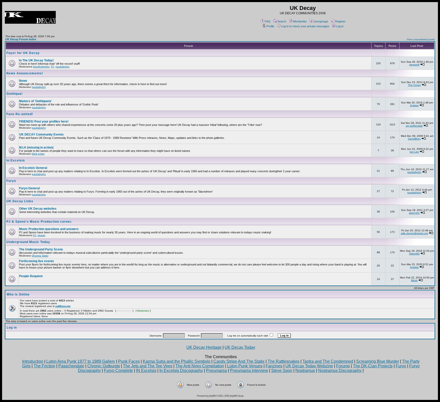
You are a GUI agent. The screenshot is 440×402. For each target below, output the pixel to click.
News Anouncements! (24, 73)
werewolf (414, 64)
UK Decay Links (19, 201)
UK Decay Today (240, 347)
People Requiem (31, 276)
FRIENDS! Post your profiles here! (43, 121)
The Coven (414, 85)
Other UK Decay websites (38, 208)
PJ (52, 66)
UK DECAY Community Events (41, 134)
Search (281, 21)
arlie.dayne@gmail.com (414, 233)
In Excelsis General (33, 168)
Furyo (11, 181)
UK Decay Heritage (204, 347)
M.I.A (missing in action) (36, 147)
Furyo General (29, 188)
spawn (41, 235)
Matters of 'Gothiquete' (35, 101)
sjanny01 (414, 212)
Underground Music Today (28, 242)
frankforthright (41, 66)
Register (340, 21)
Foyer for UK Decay (23, 53)
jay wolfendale (414, 125)
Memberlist (300, 21)
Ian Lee (414, 151)
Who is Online (18, 294)
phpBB (212, 395)
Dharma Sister (40, 255)
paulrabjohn (63, 66)
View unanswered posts (421, 39)
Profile (270, 26)
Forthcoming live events (36, 261)
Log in (339, 26)
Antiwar (414, 105)
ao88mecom (63, 306)
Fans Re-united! (19, 114)
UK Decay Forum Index (20, 39)
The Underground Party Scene (41, 249)
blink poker (38, 153)
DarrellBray (414, 138)
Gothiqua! (14, 94)
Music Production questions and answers (49, 229)
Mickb (414, 280)
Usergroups (320, 21)
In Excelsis (15, 160)
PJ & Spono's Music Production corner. (39, 221)
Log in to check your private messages (305, 26)
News (23, 81)
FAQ (267, 21)
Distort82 (414, 253)
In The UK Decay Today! (36, 60)
